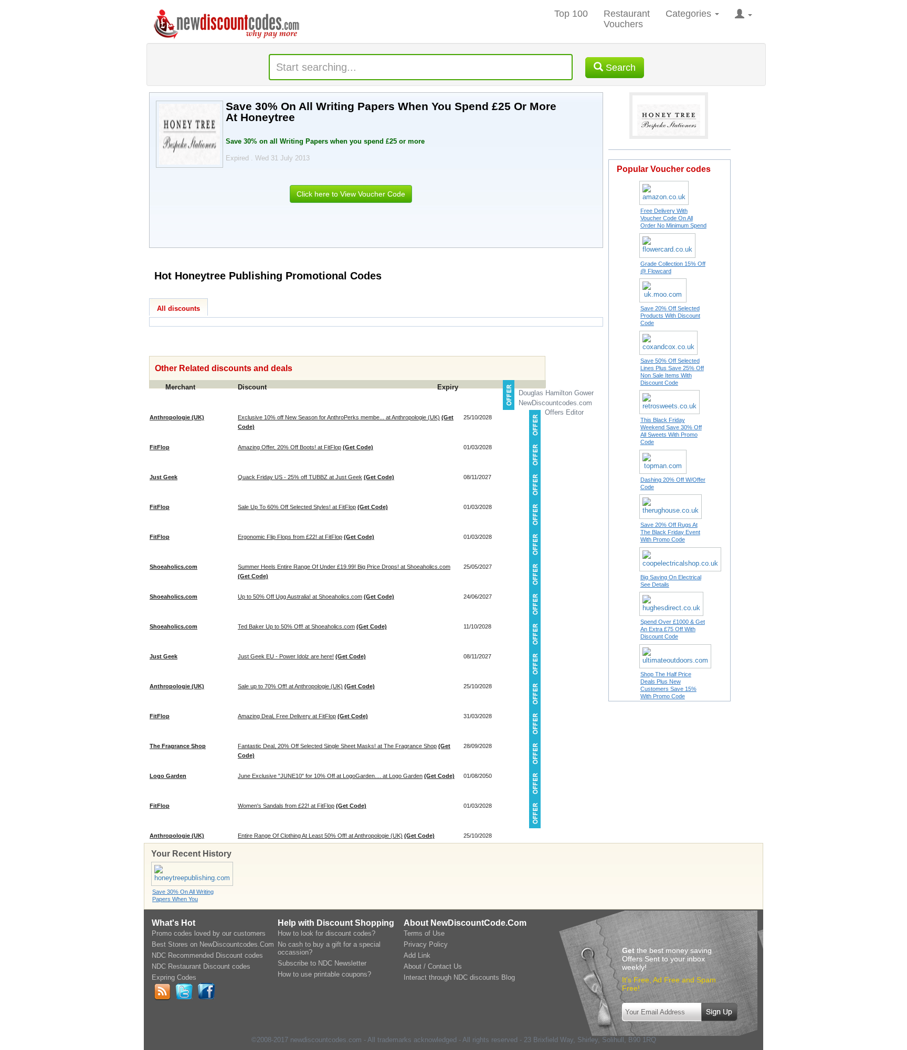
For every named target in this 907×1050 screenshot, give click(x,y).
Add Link (417, 955)
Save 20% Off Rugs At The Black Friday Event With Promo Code (670, 532)
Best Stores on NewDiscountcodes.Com (213, 944)
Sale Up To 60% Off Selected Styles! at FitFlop (297, 507)
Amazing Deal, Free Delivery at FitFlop (287, 716)
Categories (690, 13)
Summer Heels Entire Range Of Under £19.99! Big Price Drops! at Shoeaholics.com (344, 567)
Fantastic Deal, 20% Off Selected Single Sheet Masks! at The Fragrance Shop (337, 746)
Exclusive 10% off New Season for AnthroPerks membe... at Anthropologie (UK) (339, 417)
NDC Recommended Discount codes (207, 955)
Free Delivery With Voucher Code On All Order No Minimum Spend (673, 218)
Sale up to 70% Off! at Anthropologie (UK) (290, 686)
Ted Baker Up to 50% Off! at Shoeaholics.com (296, 626)
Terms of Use (424, 933)
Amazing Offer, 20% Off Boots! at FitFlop (289, 447)
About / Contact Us (433, 966)
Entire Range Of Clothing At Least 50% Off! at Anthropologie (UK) (320, 835)
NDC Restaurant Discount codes (201, 966)
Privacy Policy (426, 944)
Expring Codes (174, 977)
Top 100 (571, 13)
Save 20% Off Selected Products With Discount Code (670, 315)
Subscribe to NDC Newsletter (322, 963)
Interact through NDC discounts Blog (459, 977)
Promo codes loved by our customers (209, 933)
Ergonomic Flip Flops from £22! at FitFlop (290, 537)
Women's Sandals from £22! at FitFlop (286, 806)
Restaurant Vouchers (627, 18)
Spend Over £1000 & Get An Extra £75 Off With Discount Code (672, 629)
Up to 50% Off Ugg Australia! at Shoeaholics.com (300, 596)
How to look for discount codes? (326, 933)
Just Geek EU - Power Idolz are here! (286, 656)
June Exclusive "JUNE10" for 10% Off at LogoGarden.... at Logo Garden (330, 776)
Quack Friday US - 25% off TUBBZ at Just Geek (300, 477)
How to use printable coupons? (324, 974)
